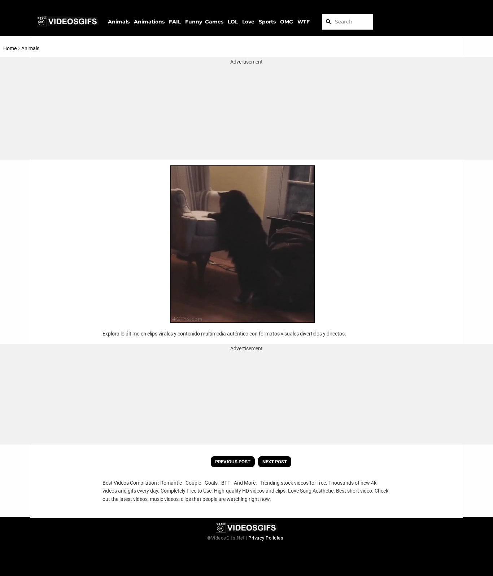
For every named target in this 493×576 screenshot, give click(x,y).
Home (10, 48)
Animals (30, 48)
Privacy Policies (265, 538)
